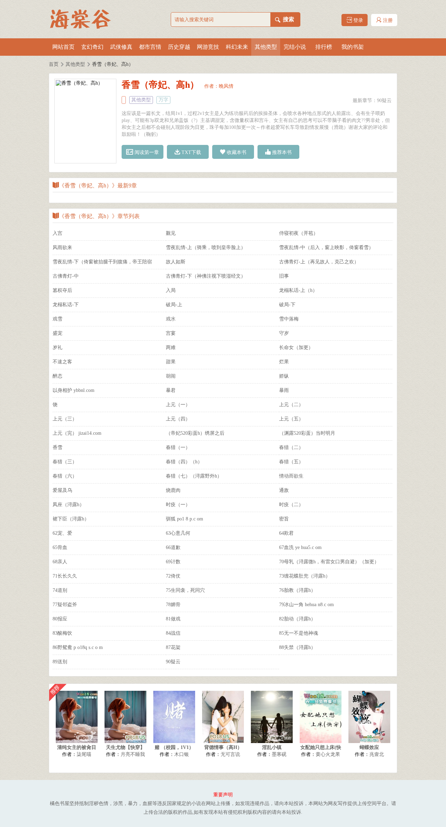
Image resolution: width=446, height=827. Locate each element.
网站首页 (63, 47)
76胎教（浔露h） (297, 590)
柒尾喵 (84, 754)
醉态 (57, 376)
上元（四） (178, 419)
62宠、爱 (62, 533)
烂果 (284, 361)
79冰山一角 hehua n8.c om (306, 604)
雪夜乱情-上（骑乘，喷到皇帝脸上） (206, 247)
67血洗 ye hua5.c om (300, 547)
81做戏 (173, 618)
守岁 (284, 333)
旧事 (284, 276)
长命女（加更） (296, 347)
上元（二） (291, 404)
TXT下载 (190, 152)
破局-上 (174, 304)
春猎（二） (291, 447)
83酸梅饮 (62, 633)
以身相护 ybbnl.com (73, 390)
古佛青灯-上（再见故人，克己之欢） (319, 261)
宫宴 (171, 333)
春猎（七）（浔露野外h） (194, 476)
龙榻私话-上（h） (298, 290)
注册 (387, 20)
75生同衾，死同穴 (185, 590)
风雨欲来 (62, 247)
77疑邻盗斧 (65, 604)
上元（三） (65, 419)
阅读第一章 (146, 152)
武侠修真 (121, 47)
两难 (171, 347)
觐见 (171, 233)
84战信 (173, 633)
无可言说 (230, 754)
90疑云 (384, 100)
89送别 (60, 661)
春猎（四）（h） (184, 461)
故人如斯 (175, 261)
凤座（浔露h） (68, 504)
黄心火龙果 (328, 754)
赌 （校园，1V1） (174, 747)
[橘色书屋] (83, 19)
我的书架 (352, 47)
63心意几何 (178, 533)
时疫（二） (291, 504)
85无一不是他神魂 (298, 633)
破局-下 (287, 304)
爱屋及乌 (62, 490)
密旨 (284, 518)
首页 (54, 64)
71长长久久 (65, 576)
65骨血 (60, 547)
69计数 (173, 561)
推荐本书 (281, 152)
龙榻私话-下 (66, 304)
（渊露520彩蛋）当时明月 (307, 433)
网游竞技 (208, 47)
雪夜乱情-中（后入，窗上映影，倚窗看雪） (326, 247)
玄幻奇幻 (92, 47)
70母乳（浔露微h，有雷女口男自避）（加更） (329, 561)
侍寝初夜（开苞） (298, 233)
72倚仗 (173, 576)
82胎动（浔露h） (297, 618)
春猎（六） (65, 476)
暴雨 (284, 390)
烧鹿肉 (173, 490)
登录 (357, 20)
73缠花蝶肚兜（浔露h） (304, 576)
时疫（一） (178, 504)
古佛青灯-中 (66, 276)
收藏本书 (235, 152)
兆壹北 (376, 754)
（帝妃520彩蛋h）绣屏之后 (195, 433)
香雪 (57, 447)
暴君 (171, 390)
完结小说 (295, 47)
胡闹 (171, 376)
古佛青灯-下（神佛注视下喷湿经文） (206, 276)
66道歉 (173, 547)
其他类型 (266, 47)
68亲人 (60, 561)
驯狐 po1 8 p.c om (184, 518)
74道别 (60, 590)
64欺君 (286, 533)
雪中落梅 (289, 319)
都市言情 (150, 47)
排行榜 (323, 47)
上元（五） (291, 419)
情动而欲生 (291, 476)
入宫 (57, 233)
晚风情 (226, 86)
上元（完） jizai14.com (77, 433)
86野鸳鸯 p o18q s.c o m (78, 647)
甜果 (171, 361)
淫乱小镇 (272, 747)
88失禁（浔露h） (297, 647)
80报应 (60, 618)
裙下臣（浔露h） (71, 518)
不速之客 (62, 361)
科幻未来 (237, 47)
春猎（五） (291, 461)
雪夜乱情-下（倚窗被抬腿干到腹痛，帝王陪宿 (102, 261)
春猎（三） (65, 461)
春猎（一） (178, 447)
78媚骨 (173, 604)
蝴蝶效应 (369, 747)
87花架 (173, 647)
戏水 (171, 319)
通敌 (284, 490)
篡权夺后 (62, 290)
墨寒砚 (279, 754)
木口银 (181, 754)
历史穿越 (179, 47)
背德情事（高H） (223, 747)
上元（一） (178, 404)
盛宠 (57, 333)
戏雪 (57, 319)
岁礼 (57, 347)
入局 (171, 290)
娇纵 (284, 376)
